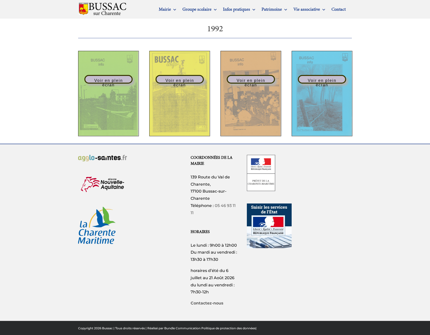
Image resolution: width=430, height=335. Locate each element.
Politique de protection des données (228, 328)
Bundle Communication (182, 328)
